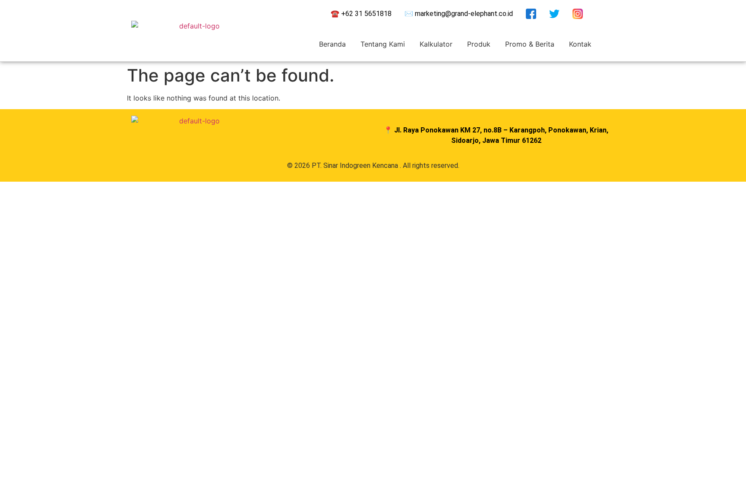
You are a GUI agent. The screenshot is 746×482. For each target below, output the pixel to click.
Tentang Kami (382, 44)
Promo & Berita (529, 44)
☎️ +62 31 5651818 (361, 13)
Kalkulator (436, 44)
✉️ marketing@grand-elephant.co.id (459, 13)
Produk (478, 44)
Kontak (580, 44)
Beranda (332, 44)
